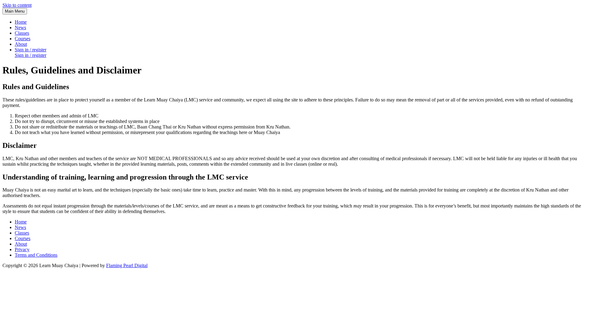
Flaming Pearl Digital (127, 265)
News (20, 227)
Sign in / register (30, 55)
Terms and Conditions (36, 255)
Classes (22, 232)
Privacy (22, 249)
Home (21, 221)
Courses (22, 238)
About (21, 244)
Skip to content (17, 5)
